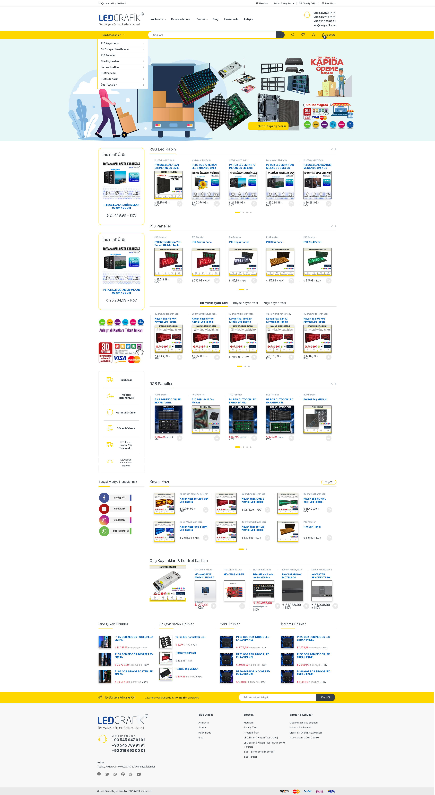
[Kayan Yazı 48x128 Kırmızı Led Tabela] (227, 531)
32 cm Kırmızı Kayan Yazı (241, 314)
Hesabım (263, 3)
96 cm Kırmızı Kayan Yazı (278, 314)
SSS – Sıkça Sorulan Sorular (259, 751)
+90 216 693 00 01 (325, 21)
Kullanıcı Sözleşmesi (300, 727)
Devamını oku (178, 438)
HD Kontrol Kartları (203, 569)
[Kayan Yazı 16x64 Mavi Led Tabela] (165, 531)
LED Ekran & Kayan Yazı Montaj (261, 737)
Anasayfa (203, 722)
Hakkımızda (231, 19)
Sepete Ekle (178, 204)
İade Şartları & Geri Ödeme (304, 737)
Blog (215, 19)
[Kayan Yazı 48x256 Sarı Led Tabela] (165, 503)
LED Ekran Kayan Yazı (125, 445)
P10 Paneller (108, 55)
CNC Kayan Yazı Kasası (115, 49)
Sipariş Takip (309, 3)
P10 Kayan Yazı (110, 43)
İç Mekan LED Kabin (201, 160)
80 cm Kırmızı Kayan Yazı (167, 314)
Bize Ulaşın (330, 3)
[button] (237, 212)
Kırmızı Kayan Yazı (214, 303)
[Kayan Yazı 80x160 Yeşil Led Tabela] (289, 503)
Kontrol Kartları (110, 67)
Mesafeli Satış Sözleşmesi (304, 722)
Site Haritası (250, 756)
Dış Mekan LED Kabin (164, 160)
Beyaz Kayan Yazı (245, 303)
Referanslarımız (180, 19)
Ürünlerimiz (156, 19)
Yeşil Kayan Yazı (274, 303)
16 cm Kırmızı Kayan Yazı (203, 314)
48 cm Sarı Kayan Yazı (190, 494)
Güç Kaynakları (110, 61)
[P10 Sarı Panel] (289, 531)
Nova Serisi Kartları (292, 570)
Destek (200, 19)
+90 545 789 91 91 (324, 17)
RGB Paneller (108, 73)
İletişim (248, 19)
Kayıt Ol (325, 697)
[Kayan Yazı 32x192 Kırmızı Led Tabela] (227, 503)
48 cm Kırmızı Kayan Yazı (254, 522)
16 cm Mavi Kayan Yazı (191, 522)
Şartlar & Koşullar (282, 3)
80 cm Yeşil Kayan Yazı (314, 494)
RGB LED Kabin (109, 78)
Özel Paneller (109, 84)
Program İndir (251, 732)
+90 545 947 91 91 (324, 13)
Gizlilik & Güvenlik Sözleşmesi (306, 732)
